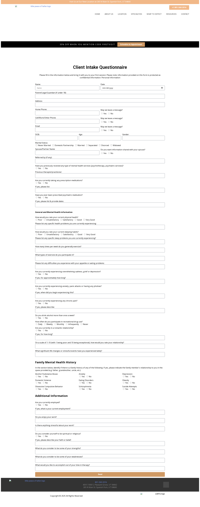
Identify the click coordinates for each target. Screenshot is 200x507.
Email (37, 126)
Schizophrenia (85, 386)
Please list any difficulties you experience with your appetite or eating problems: (69, 263)
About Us (109, 14)
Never (85, 324)
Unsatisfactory (52, 220)
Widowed (117, 145)
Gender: (125, 134)
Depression (127, 374)
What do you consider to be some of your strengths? (58, 448)
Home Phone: (41, 109)
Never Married (44, 145)
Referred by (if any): (43, 157)
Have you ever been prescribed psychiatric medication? (59, 195)
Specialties (136, 14)
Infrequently (73, 324)
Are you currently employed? (47, 402)
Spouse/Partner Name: (45, 149)
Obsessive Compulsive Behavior (49, 386)
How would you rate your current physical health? (56, 215)
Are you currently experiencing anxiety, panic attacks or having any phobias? (68, 286)
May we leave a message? (112, 110)
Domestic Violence (43, 380)
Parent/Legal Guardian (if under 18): (50, 92)
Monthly (60, 324)
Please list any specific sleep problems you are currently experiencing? (65, 238)
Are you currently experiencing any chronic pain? (56, 300)
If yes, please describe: (45, 307)
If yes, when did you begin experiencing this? (54, 292)
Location (122, 14)
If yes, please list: (42, 186)
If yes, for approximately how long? (50, 278)
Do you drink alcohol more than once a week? (55, 315)
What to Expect (154, 14)
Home (97, 14)
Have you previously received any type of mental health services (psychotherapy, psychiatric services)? (79, 165)
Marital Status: (41, 143)
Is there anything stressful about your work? (54, 425)
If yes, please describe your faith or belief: (53, 440)
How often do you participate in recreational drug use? (59, 321)
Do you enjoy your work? (46, 417)
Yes (104, 113)
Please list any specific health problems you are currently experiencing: (65, 223)
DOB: (37, 134)
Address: (38, 101)
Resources (171, 14)
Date (103, 84)
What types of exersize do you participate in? (54, 255)
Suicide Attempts (129, 386)
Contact (185, 14)
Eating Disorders (86, 380)
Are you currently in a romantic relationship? (54, 328)
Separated (92, 145)
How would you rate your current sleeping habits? (57, 232)
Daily (40, 324)
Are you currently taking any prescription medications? (59, 180)
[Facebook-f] (166, 485)
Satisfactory (68, 220)
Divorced (105, 145)
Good (79, 220)
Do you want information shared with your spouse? (123, 149)
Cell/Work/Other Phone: (45, 117)
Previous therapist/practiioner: (48, 172)
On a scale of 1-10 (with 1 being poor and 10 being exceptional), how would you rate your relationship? (79, 342)
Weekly (49, 324)
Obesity (125, 380)
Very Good (90, 220)
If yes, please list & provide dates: (49, 201)
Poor (40, 220)
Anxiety (82, 374)
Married (81, 145)
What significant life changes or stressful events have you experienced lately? (68, 351)
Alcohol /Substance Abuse (46, 374)
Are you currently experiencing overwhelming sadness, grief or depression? (68, 271)
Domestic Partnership (64, 145)
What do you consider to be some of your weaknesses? (59, 456)
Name (37, 84)
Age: (81, 134)
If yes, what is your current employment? (52, 408)
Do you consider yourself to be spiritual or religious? (58, 433)
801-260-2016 (101, 482)
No (112, 113)
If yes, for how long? (44, 334)
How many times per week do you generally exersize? (58, 246)
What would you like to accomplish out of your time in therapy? (62, 465)
